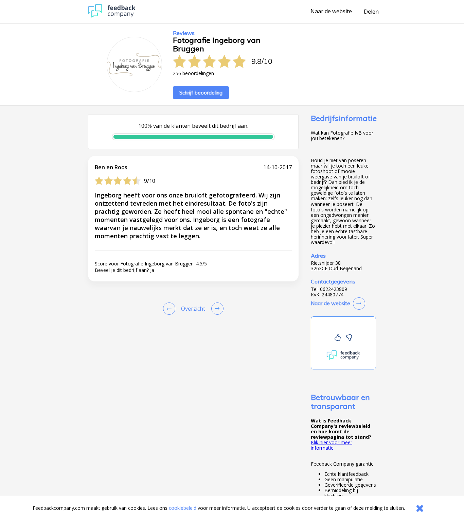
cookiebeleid (182, 508)
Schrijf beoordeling (200, 92)
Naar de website (331, 11)
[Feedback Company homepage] (112, 16)
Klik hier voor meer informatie (331, 445)
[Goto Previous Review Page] (170, 308)
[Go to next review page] (216, 308)
